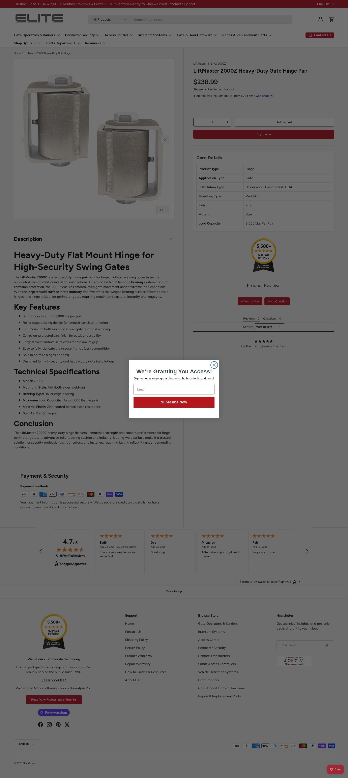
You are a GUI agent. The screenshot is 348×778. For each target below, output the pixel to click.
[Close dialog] (214, 365)
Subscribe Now (174, 402)
